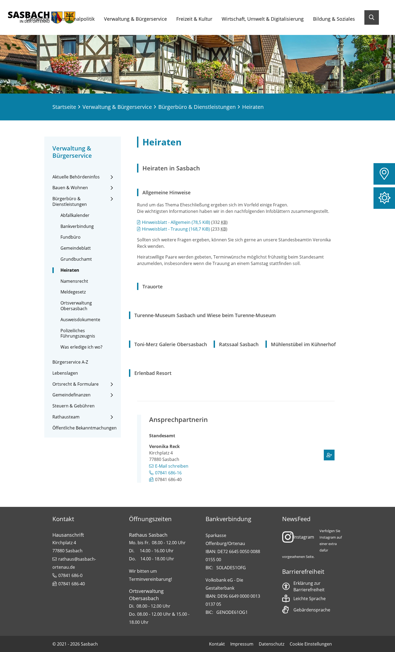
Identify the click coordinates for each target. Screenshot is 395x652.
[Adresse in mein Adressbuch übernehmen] (329, 455)
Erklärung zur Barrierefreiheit (309, 586)
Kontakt (217, 644)
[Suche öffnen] (371, 17)
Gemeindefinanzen (71, 395)
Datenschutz (271, 644)
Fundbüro (70, 237)
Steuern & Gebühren (73, 406)
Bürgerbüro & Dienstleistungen (197, 106)
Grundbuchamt (76, 259)
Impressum (241, 644)
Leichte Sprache (309, 598)
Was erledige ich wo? (81, 347)
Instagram (303, 537)
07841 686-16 (168, 473)
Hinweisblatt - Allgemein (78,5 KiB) (176, 222)
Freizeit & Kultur (194, 19)
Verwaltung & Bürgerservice (135, 19)
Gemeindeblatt (75, 248)
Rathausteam (66, 417)
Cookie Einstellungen (311, 644)
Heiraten (69, 270)
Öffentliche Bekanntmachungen (84, 428)
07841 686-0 (70, 575)
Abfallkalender (74, 215)
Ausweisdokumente (80, 320)
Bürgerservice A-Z (70, 362)
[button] (384, 174)
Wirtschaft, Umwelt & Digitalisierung (263, 19)
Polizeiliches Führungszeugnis (77, 333)
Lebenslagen (65, 373)
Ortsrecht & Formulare (75, 384)
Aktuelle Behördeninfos (76, 177)
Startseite (64, 106)
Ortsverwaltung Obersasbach (76, 305)
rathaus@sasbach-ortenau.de (74, 563)
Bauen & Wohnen (70, 188)
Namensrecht (74, 281)
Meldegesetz (73, 292)
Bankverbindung (77, 226)
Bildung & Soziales (334, 19)
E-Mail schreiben (171, 466)
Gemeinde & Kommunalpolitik (60, 19)
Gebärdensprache (311, 610)
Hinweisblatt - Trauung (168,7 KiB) (176, 229)
